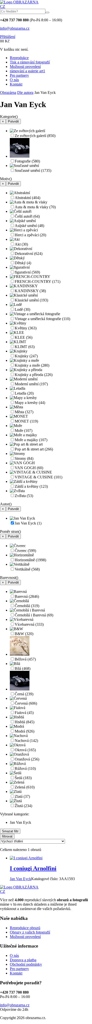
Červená (26, 703)
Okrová (25, 750)
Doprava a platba (23, 960)
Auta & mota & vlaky (35, 207)
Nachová (26, 740)
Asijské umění (29, 226)
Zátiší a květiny (31, 486)
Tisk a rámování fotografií (30, 62)
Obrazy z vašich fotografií (30, 932)
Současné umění (33, 170)
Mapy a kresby (30, 402)
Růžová (25, 768)
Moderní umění (31, 384)
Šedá (23, 778)
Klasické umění (31, 300)
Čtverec (25, 551)
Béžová (25, 659)
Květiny (26, 328)
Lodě (22, 309)
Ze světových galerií (35, 136)
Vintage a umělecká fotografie (42, 319)
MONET (26, 421)
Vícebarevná (29, 624)
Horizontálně (30, 560)
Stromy (24, 458)
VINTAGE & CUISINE (38, 477)
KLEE (23, 337)
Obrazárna (8, 92)
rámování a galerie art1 (27, 71)
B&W (24, 634)
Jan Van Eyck (28, 523)
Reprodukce (19, 58)
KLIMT (25, 347)
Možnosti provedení (25, 66)
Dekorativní (28, 253)
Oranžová (27, 759)
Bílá (22, 668)
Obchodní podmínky (26, 964)
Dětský (23, 263)
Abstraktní (27, 198)
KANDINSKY (30, 291)
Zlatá (22, 796)
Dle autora (25, 92)
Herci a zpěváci (30, 235)
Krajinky (26, 356)
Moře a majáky (31, 440)
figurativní (27, 272)
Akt (21, 244)
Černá (24, 694)
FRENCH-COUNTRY (37, 281)
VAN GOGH (29, 468)
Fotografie (27, 161)
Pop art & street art (34, 449)
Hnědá (24, 722)
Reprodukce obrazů (25, 928)
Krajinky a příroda (34, 375)
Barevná (27, 596)
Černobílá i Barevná (34, 615)
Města (24, 412)
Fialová (24, 713)
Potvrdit (13, 121)
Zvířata (24, 496)
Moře (23, 430)
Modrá (24, 731)
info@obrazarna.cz (14, 28)
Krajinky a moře (32, 365)
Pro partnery (19, 75)
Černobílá (27, 606)
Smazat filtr (10, 831)
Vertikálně (27, 569)
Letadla (24, 393)
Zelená (25, 787)
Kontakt (16, 84)
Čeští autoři (27, 216)
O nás (14, 80)
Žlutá (23, 806)
